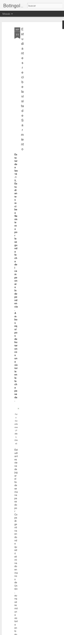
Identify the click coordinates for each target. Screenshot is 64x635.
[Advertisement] (35, 77)
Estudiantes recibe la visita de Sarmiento (22, 89)
